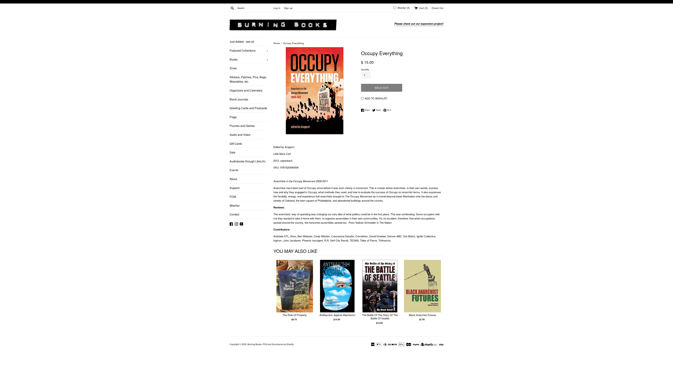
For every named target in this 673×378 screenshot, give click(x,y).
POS (265, 344)
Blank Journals (239, 99)
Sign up (288, 8)
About (233, 179)
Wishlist (234, 206)
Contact (234, 214)
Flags (233, 117)
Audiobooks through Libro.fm (247, 161)
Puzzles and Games (242, 126)
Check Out (437, 8)
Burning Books (254, 344)
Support (234, 188)
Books (249, 59)
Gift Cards (236, 144)
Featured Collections (249, 50)
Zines (233, 68)
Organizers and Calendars (246, 90)
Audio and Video (240, 135)
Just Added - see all (242, 42)
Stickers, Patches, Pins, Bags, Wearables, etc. (248, 79)
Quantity (365, 69)
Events (234, 170)
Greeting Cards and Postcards (248, 108)
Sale (232, 152)
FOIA (233, 197)
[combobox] (254, 8)
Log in (276, 8)
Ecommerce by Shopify (283, 344)
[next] (439, 294)
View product (294, 290)
